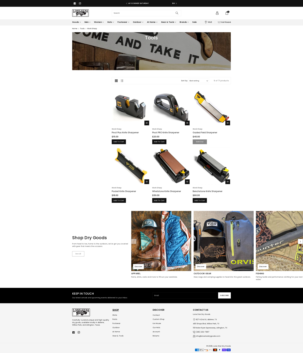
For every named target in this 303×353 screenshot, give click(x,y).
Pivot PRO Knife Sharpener (165, 132)
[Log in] (217, 13)
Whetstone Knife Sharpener (166, 191)
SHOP (115, 310)
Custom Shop (158, 319)
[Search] (177, 13)
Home (74, 28)
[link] (78, 253)
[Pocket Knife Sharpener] (131, 166)
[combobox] (146, 13)
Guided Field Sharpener (205, 132)
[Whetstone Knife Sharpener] (171, 166)
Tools (82, 28)
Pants (114, 319)
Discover (138, 266)
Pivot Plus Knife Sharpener (125, 132)
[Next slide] (176, 3)
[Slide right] (300, 241)
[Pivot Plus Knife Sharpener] (131, 107)
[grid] (116, 80)
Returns (156, 336)
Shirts (114, 315)
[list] (122, 80)
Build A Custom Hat (151, 3)
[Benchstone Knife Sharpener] (212, 166)
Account (156, 331)
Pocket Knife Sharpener (124, 191)
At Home (116, 331)
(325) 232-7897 (202, 332)
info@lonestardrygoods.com (208, 336)
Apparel (135, 273)
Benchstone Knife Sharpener (208, 191)
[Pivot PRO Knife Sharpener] (171, 107)
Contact (156, 315)
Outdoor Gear (202, 273)
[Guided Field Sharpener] (212, 107)
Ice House (226, 22)
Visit (210, 22)
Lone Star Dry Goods (222, 346)
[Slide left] (133, 241)
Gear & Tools (118, 336)
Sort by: (184, 81)
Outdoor (116, 327)
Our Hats (156, 327)
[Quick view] (146, 123)
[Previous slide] (126, 3)
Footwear (116, 323)
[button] (226, 13)
